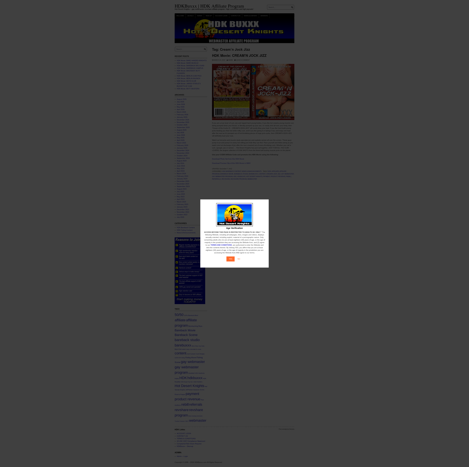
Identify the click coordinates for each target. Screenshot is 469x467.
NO (239, 259)
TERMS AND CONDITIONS (221, 245)
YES (230, 259)
